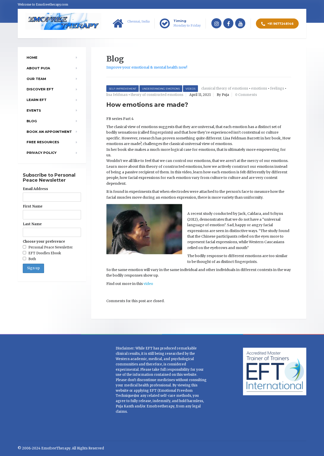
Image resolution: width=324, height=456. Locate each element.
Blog (32, 121)
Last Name (32, 224)
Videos (190, 88)
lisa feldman (117, 95)
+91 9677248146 (280, 24)
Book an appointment (49, 132)
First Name (33, 206)
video (148, 283)
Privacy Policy (41, 153)
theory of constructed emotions (157, 95)
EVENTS (34, 110)
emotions (259, 88)
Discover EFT (40, 89)
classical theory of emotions (224, 88)
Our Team (36, 79)
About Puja (38, 68)
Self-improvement (122, 88)
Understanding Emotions (161, 88)
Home (32, 57)
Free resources (43, 142)
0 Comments (246, 95)
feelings (277, 88)
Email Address (35, 189)
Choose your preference (44, 241)
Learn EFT (37, 100)
